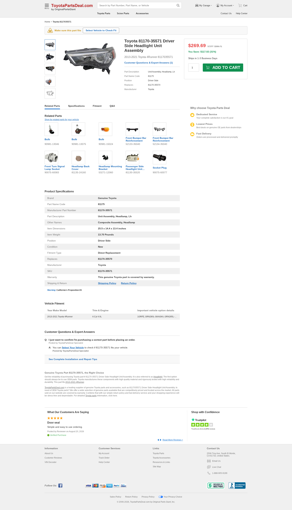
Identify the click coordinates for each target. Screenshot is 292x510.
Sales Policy (115, 497)
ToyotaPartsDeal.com (54, 387)
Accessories (142, 13)
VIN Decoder (50, 462)
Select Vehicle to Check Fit (101, 30)
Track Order (104, 458)
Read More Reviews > (173, 440)
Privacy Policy (148, 497)
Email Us (216, 461)
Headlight (157, 377)
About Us (49, 453)
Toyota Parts (103, 13)
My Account (104, 453)
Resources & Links (161, 462)
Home (47, 22)
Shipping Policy (107, 283)
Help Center (241, 13)
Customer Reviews (53, 458)
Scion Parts (123, 13)
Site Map (157, 466)
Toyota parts (90, 395)
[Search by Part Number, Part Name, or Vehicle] (178, 5)
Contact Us (226, 13)
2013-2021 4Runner (74, 382)
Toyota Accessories (161, 458)
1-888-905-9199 (219, 473)
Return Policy (129, 283)
